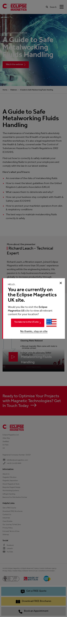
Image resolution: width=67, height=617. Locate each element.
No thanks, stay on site (34, 331)
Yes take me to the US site (26, 321)
